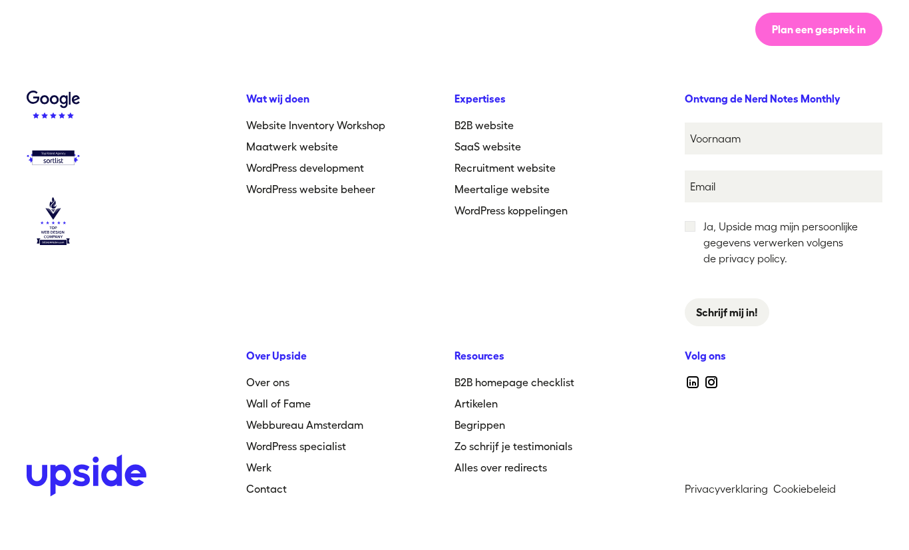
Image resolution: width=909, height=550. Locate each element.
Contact (266, 489)
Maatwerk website (292, 146)
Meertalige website (502, 189)
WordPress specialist (296, 446)
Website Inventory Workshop (315, 125)
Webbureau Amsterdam (304, 425)
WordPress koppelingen (511, 210)
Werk (475, 29)
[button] (549, 29)
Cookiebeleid (804, 489)
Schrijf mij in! (727, 312)
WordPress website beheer (310, 189)
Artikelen (476, 404)
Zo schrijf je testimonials (513, 446)
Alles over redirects (500, 467)
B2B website (484, 125)
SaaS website (487, 146)
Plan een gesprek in (819, 29)
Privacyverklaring (726, 489)
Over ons (409, 29)
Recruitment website (505, 168)
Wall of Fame (278, 404)
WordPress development (305, 168)
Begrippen (479, 425)
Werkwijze (330, 29)
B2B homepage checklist (514, 382)
